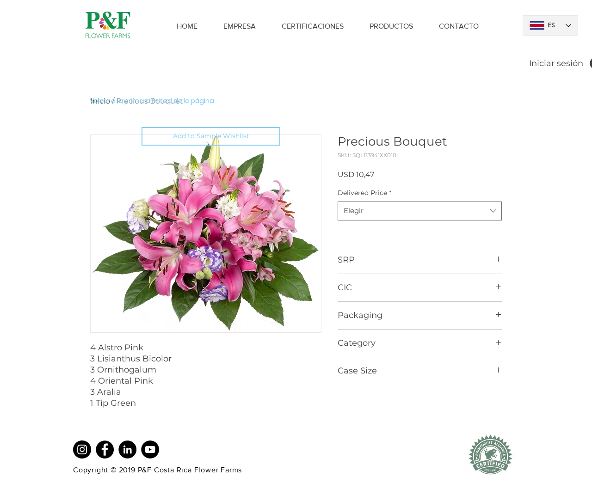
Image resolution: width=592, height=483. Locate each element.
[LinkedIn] (127, 449)
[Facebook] (105, 449)
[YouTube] (150, 449)
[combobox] (420, 211)
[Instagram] (82, 449)
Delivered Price (364, 193)
